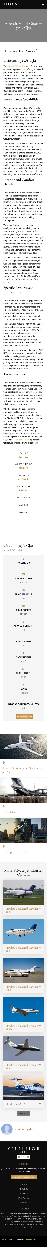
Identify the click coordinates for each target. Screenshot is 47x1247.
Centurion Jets (19, 440)
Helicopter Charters (14, 852)
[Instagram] (23, 1157)
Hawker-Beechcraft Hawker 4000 (22, 910)
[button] (43, 5)
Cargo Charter (10, 812)
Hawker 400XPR (15, 1104)
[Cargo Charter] (3, 806)
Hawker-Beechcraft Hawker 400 (22, 949)
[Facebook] (19, 1157)
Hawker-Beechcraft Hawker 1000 (22, 988)
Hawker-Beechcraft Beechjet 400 (22, 1066)
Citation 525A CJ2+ (16, 66)
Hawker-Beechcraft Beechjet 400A (22, 1027)
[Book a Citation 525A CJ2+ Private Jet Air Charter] (3, 762)
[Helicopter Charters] (3, 846)
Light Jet (23, 582)
